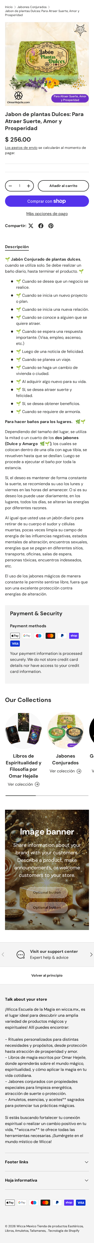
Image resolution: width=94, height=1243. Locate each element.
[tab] (17, 246)
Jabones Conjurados (32, 7)
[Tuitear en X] (31, 226)
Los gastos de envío (21, 147)
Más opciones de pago (47, 213)
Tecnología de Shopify (63, 1231)
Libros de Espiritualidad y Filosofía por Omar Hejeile (23, 766)
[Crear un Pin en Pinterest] (51, 226)
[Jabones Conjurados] (65, 730)
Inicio (9, 7)
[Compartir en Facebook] (41, 226)
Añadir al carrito (63, 185)
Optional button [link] (47, 892)
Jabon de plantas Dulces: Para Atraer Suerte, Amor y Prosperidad (42, 13)
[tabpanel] (47, 426)
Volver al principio (47, 975)
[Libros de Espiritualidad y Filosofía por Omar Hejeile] (23, 730)
